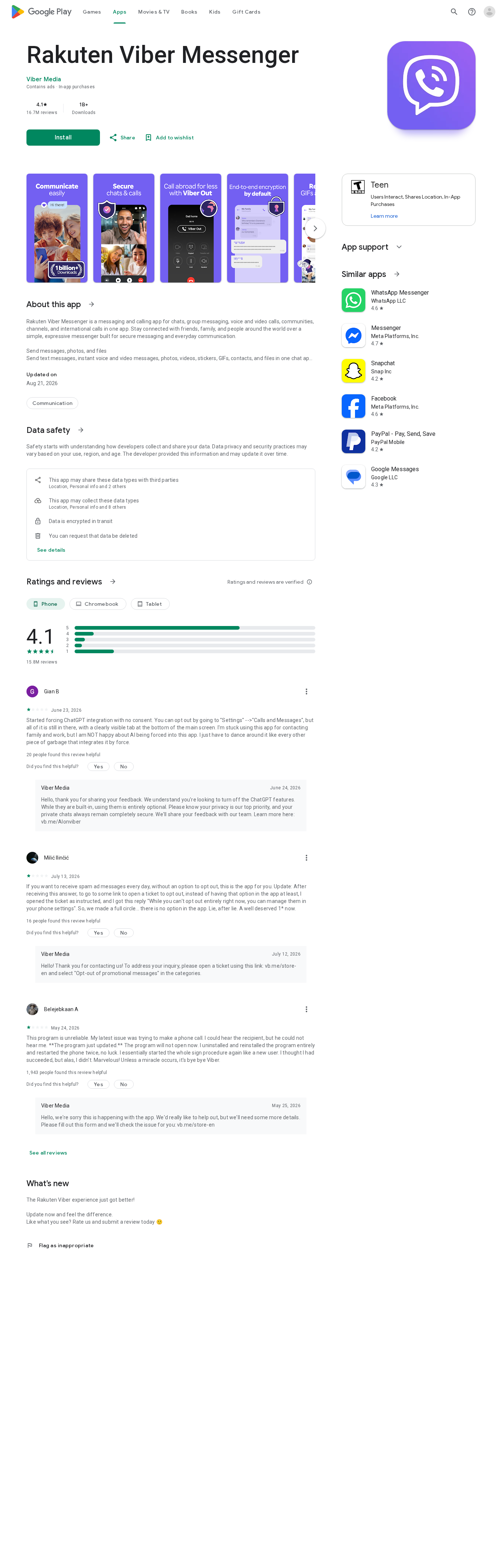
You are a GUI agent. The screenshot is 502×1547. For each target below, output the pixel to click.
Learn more (384, 216)
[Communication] (52, 403)
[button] (56, 228)
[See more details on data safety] (51, 550)
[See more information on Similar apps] (397, 274)
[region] (173, 108)
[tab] (92, 12)
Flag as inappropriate (60, 1245)
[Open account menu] (489, 12)
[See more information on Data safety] (81, 430)
